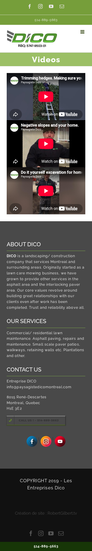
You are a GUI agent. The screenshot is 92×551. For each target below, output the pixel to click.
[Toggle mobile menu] (82, 31)
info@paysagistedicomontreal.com (39, 387)
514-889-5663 (46, 546)
